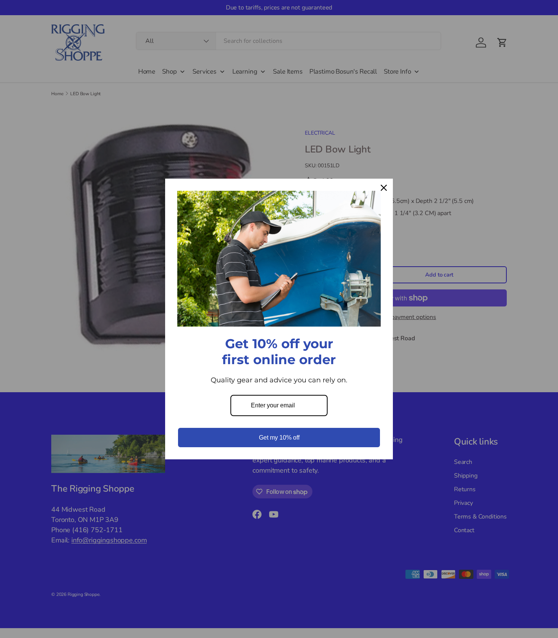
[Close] (384, 188)
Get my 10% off (279, 437)
